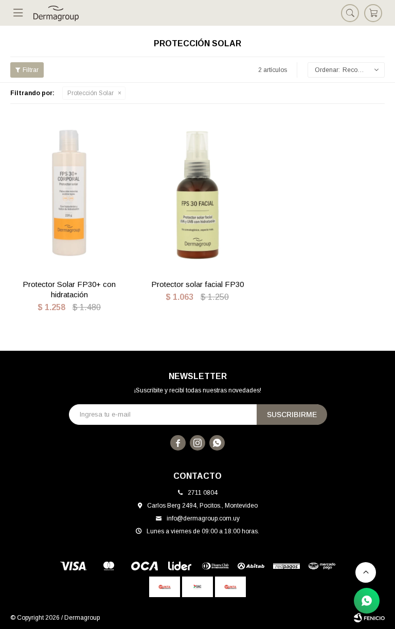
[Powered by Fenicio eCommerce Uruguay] (369, 617)
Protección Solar (90, 93)
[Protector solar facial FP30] (197, 193)
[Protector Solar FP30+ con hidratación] (69, 193)
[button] (350, 13)
